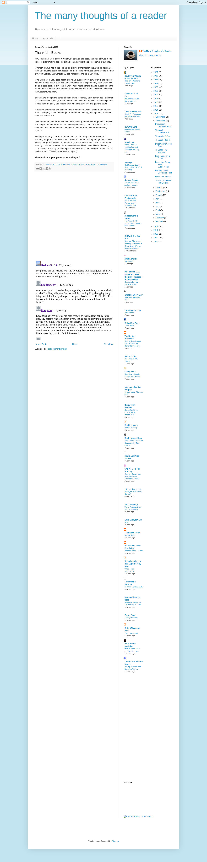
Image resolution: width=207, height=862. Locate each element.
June (158, 203)
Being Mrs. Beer (132, 323)
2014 (155, 110)
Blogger (115, 841)
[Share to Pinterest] (49, 168)
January (159, 221)
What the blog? (131, 504)
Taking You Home (132, 533)
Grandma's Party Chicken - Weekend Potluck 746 (132, 80)
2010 (155, 234)
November (160, 121)
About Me (48, 38)
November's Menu (163, 177)
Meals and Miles (132, 456)
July (158, 199)
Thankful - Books (162, 140)
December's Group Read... (163, 145)
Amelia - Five (130, 535)
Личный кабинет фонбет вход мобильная (131, 412)
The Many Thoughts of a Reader (156, 51)
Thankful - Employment (162, 131)
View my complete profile (150, 55)
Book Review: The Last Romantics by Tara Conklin (134, 443)
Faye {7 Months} (131, 618)
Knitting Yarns (131, 259)
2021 (155, 83)
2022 (155, 79)
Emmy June (130, 615)
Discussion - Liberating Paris (163, 125)
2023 (155, 76)
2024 (155, 72)
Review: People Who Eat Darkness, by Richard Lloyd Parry (133, 343)
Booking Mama (131, 425)
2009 (155, 238)
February (160, 218)
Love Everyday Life (133, 520)
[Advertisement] (137, 727)
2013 (155, 114)
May (158, 206)
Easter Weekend (131, 633)
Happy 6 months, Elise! (134, 551)
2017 (155, 98)
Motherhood (129, 313)
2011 (155, 230)
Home (35, 38)
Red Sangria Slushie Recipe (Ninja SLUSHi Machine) (133, 167)
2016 (155, 102)
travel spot (129, 142)
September (161, 191)
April (158, 210)
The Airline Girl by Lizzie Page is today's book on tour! (133, 223)
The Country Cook (133, 112)
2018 (155, 95)
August (159, 195)
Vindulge (128, 162)
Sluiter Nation (131, 356)
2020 (155, 87)
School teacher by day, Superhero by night (133, 564)
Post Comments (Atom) (57, 349)
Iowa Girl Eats (131, 127)
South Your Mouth (133, 76)
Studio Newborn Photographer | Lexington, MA (131, 203)
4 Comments (102, 164)
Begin (127, 522)
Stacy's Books (131, 180)
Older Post (108, 344)
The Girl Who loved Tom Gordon (163, 181)
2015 (155, 106)
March (159, 214)
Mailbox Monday (131, 428)
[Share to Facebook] (46, 168)
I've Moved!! (129, 261)
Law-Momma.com (133, 310)
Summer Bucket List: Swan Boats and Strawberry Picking (133, 476)
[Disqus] (74, 216)
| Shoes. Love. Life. (133, 489)
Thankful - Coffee (162, 136)
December (160, 117)
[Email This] (37, 168)
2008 (155, 241)
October (159, 187)
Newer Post (41, 344)
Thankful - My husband (161, 151)
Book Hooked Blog (133, 438)
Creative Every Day (134, 295)
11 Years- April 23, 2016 (134, 587)
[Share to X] (43, 168)
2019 (155, 91)
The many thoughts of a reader (101, 15)
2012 (155, 226)
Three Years (129, 326)
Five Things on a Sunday (162, 157)
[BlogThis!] (40, 168)
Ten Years (128, 458)
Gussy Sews (130, 372)
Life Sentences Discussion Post (163, 171)
